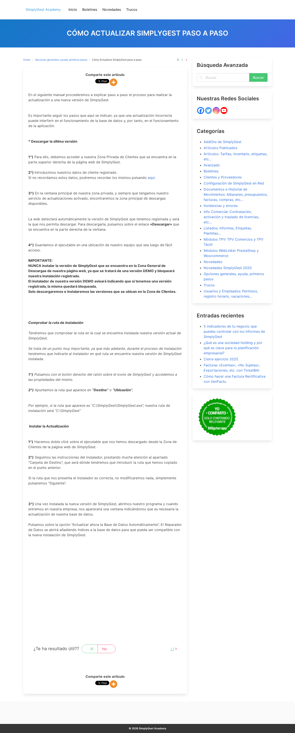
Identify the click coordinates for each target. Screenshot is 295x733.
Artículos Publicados (220, 148)
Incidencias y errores (221, 205)
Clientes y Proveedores (223, 177)
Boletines (211, 171)
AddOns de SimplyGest (222, 142)
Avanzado (212, 165)
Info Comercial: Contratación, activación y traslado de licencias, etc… (231, 217)
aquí (151, 177)
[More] (113, 82)
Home (26, 59)
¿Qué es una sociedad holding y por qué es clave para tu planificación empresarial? (233, 347)
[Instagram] (216, 110)
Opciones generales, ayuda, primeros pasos (61, 59)
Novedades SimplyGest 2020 (228, 268)
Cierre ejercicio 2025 (221, 359)
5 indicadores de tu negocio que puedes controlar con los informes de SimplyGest (234, 331)
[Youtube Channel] (223, 110)
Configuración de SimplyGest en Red (234, 183)
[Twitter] (208, 110)
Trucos (209, 285)
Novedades (213, 262)
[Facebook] (200, 110)
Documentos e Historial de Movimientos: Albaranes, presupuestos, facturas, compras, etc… (236, 194)
